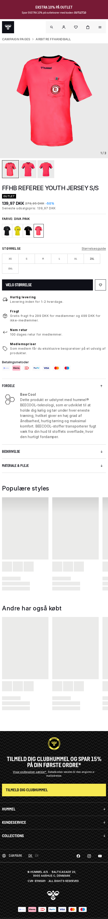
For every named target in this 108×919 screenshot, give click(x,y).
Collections (13, 836)
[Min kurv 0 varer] (88, 27)
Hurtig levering (23, 297)
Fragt (14, 311)
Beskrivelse (11, 451)
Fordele (8, 386)
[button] (64, 27)
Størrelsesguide (94, 248)
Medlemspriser (23, 344)
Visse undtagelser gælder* (30, 771)
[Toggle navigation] (52, 27)
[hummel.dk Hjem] (8, 27)
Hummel (8, 809)
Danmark (15, 856)
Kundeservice (14, 822)
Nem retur (19, 330)
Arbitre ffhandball (53, 39)
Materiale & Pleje (15, 466)
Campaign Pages (16, 39)
